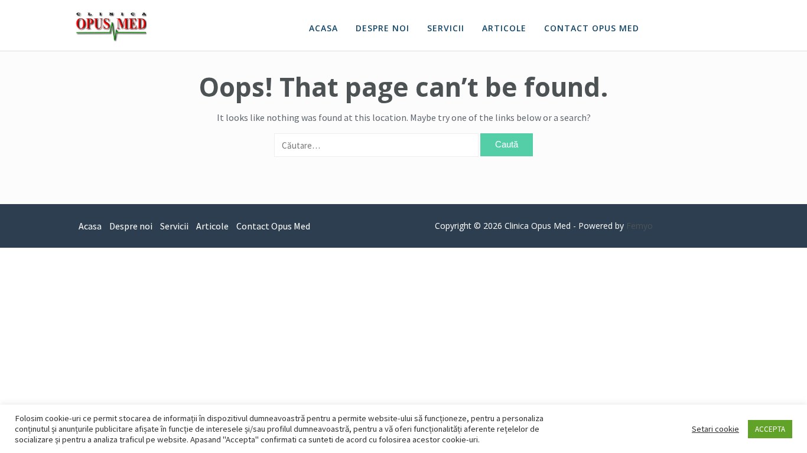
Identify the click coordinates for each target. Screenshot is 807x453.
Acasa (323, 28)
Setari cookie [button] (715, 429)
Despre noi (382, 28)
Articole (504, 28)
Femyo (639, 225)
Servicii (445, 28)
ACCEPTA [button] (770, 429)
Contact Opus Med (591, 28)
